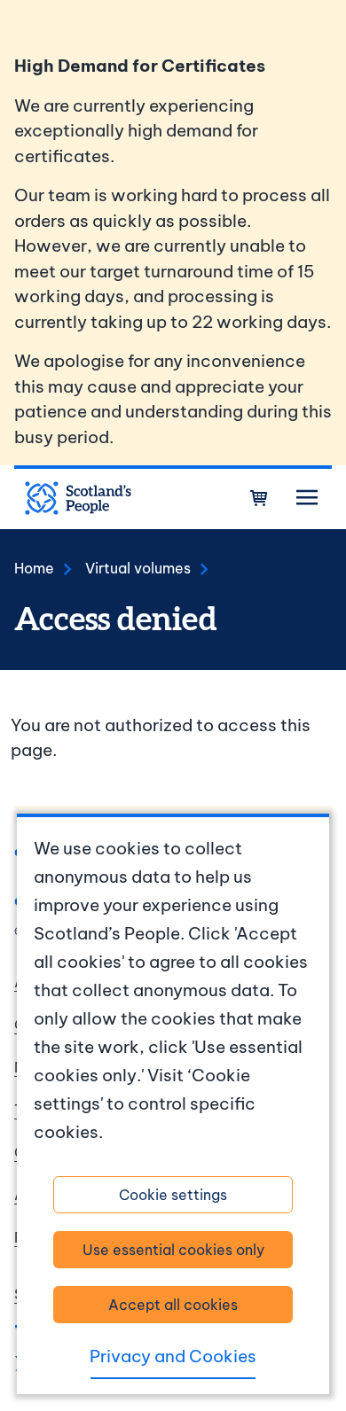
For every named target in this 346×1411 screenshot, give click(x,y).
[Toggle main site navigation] (307, 498)
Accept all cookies (173, 1305)
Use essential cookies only (173, 1250)
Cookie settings (173, 1195)
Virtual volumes (138, 568)
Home (34, 568)
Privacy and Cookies (173, 1356)
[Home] (78, 498)
